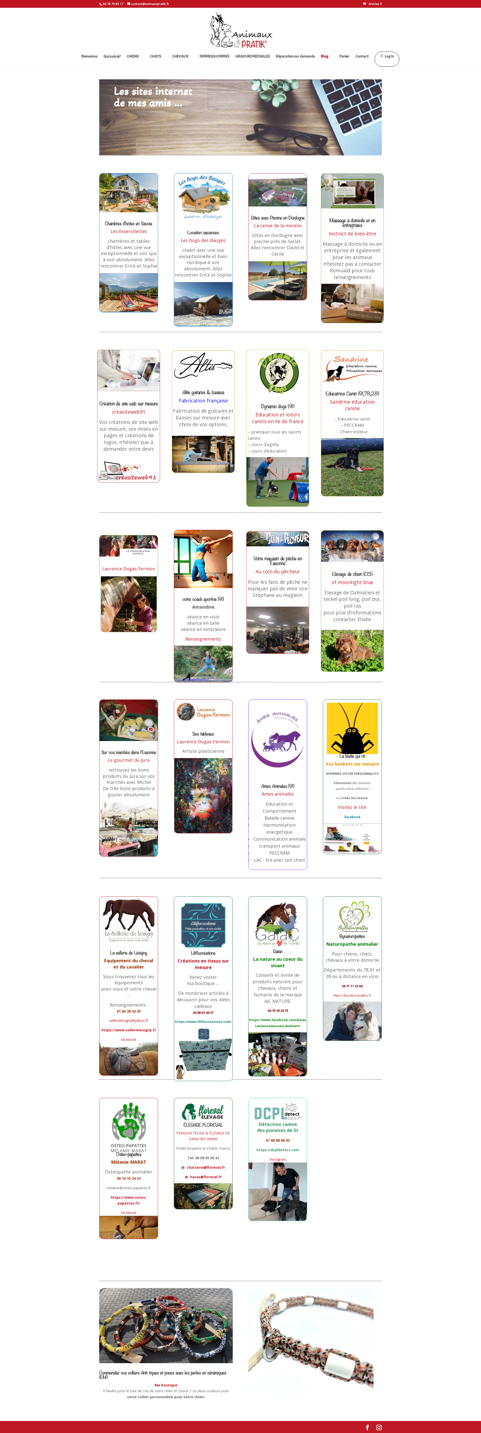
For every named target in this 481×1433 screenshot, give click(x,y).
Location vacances (203, 232)
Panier (344, 57)
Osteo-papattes (129, 1154)
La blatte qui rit (352, 756)
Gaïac (278, 951)
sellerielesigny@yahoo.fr (128, 1020)
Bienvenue (89, 57)
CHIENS (133, 57)
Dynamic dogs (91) (277, 406)
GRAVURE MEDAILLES (252, 57)
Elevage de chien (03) (352, 574)
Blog (324, 57)
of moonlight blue (352, 582)
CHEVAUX (180, 57)
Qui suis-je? (112, 57)
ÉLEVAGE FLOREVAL (203, 1125)
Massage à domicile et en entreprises (352, 223)
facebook (128, 1039)
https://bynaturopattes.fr (352, 995)
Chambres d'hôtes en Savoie (128, 223)
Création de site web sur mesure (128, 403)
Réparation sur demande (295, 57)
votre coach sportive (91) (203, 599)
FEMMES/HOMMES (214, 57)
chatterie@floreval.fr (206, 1167)
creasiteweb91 (129, 411)
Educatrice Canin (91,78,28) (352, 393)
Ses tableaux (203, 734)
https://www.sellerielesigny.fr (128, 1030)
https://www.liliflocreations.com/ (203, 1021)
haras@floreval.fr (206, 1176)
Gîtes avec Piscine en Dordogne (278, 217)
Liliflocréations (203, 953)
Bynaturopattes (352, 936)
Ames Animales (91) (277, 786)
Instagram (278, 1159)
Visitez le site (352, 807)
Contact (362, 57)
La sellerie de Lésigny (128, 952)
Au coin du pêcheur (278, 571)
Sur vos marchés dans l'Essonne (128, 752)
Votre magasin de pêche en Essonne (278, 561)
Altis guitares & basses (203, 392)
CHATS (155, 57)
